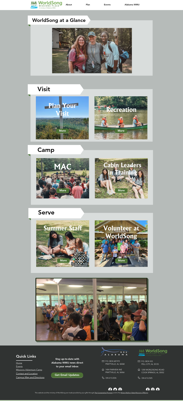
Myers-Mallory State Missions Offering (134, 393)
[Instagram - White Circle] (120, 389)
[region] (62, 117)
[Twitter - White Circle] (115, 389)
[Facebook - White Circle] (110, 389)
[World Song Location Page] (158, 389)
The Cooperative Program (103, 393)
